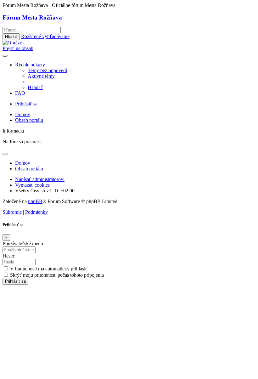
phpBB (35, 201)
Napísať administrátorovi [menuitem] (39, 179)
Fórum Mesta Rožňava (32, 17)
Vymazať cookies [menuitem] (32, 185)
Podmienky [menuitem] (36, 212)
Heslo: (9, 255)
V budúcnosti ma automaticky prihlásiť (48, 268)
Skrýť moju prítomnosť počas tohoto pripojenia (56, 275)
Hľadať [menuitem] (35, 87)
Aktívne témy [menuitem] (41, 76)
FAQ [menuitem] (20, 93)
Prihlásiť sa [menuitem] (26, 103)
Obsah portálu (29, 168)
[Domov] (14, 42)
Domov (22, 163)
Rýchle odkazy (30, 64)
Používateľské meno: (23, 243)
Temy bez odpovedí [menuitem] (47, 70)
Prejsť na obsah (18, 48)
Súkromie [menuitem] (12, 212)
